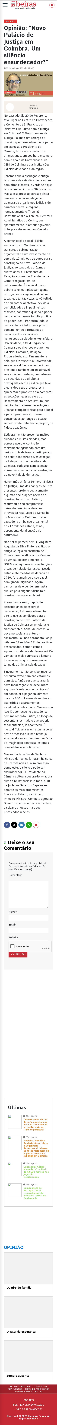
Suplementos (15, 1389)
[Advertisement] (28, 1007)
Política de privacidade (28, 1405)
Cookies (28, 1400)
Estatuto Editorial (21, 1387)
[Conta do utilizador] (51, 5)
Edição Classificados (37, 1389)
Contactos (41, 1387)
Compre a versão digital (28, 1392)
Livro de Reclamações (28, 1409)
